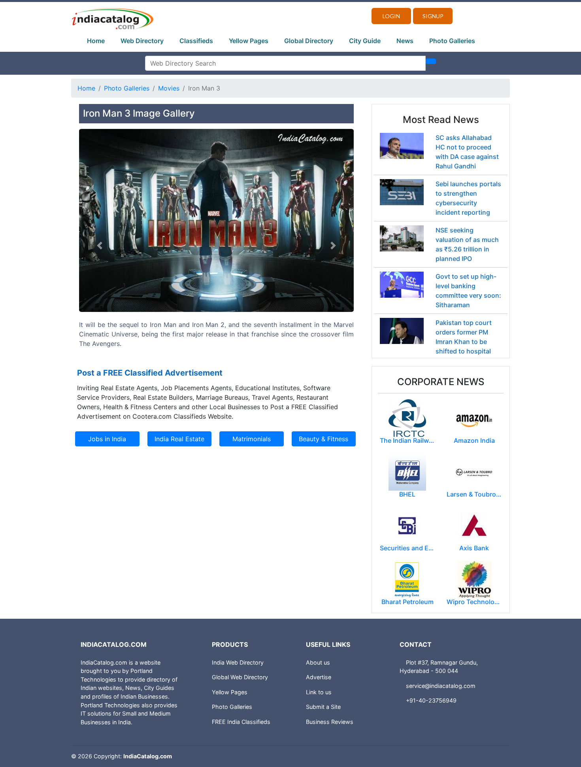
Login (391, 16)
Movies (168, 88)
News (404, 41)
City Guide (365, 41)
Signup (433, 16)
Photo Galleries (452, 41)
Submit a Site (323, 706)
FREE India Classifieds (241, 721)
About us (318, 662)
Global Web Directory (240, 677)
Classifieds (196, 41)
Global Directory (308, 41)
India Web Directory (238, 662)
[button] (99, 246)
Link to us (319, 692)
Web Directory (142, 41)
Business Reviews (329, 721)
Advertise (318, 677)
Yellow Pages (248, 41)
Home (96, 41)
